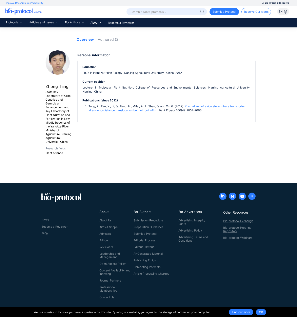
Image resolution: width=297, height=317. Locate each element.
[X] (252, 197)
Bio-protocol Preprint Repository (237, 229)
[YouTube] (242, 197)
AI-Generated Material (148, 253)
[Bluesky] (232, 197)
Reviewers (106, 247)
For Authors (73, 22)
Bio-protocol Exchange (238, 221)
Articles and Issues (42, 22)
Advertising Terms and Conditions (193, 238)
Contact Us (106, 297)
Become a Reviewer (121, 22)
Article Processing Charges (151, 273)
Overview (85, 39)
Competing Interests (147, 267)
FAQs (44, 233)
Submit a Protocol (224, 11)
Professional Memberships (108, 288)
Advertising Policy (190, 230)
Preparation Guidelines (148, 227)
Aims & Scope (108, 227)
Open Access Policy (112, 263)
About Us (105, 220)
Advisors (105, 233)
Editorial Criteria (144, 247)
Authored (109, 39)
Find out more (241, 312)
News (45, 220)
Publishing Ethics (145, 260)
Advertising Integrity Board (191, 222)
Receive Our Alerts (256, 11)
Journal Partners (110, 280)
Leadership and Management (109, 255)
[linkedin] (222, 197)
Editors (103, 240)
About (95, 22)
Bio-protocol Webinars (237, 237)
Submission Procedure (148, 220)
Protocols (12, 22)
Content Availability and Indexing (115, 272)
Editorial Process (144, 240)
